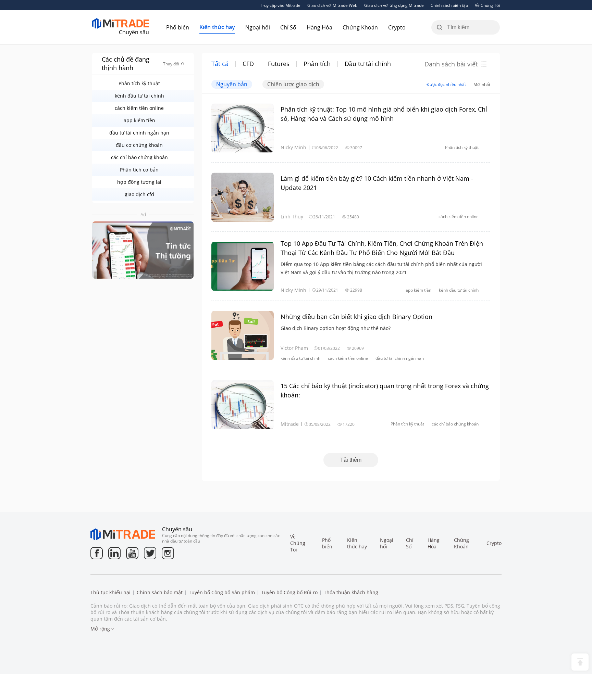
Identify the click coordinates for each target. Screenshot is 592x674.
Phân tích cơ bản (139, 169)
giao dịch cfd (139, 194)
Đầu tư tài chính (368, 64)
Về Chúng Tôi (487, 5)
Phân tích (317, 64)
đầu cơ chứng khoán (139, 145)
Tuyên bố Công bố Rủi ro (289, 592)
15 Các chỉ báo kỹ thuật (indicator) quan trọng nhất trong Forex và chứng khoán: (385, 390)
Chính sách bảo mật (160, 592)
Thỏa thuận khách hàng (351, 592)
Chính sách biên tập (449, 5)
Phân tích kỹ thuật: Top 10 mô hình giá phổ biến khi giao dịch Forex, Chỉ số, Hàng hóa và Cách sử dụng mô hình (384, 114)
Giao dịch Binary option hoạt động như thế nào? (336, 328)
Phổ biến (177, 27)
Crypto (397, 27)
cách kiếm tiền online (139, 108)
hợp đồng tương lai (139, 182)
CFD (248, 64)
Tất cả (220, 64)
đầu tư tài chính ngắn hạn (139, 132)
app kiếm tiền (139, 120)
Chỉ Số (288, 27)
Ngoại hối (257, 27)
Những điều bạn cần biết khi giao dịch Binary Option (356, 317)
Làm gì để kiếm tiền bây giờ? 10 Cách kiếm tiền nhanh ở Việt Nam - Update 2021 (377, 183)
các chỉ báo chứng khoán (139, 157)
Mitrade (290, 424)
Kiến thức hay (217, 27)
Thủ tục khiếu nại (110, 592)
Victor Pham (294, 348)
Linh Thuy (292, 216)
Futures (278, 64)
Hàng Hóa (319, 27)
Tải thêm (350, 460)
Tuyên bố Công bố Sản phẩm (222, 592)
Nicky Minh (293, 147)
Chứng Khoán (360, 27)
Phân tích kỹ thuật (139, 83)
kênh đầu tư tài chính (139, 95)
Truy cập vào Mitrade (280, 5)
